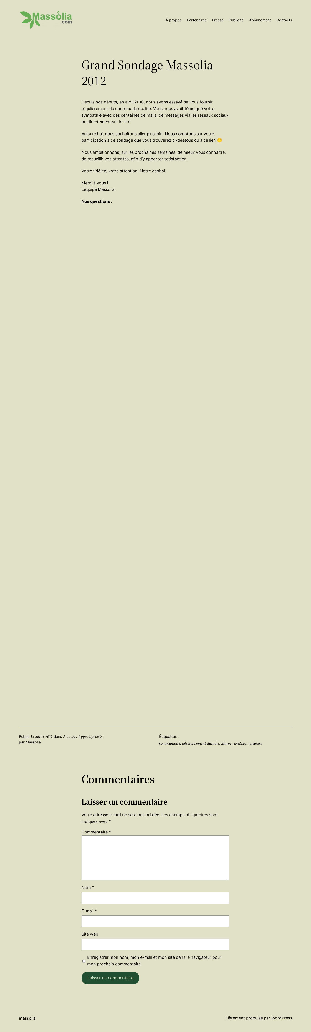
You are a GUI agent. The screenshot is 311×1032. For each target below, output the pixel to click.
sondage (240, 743)
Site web (90, 934)
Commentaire (96, 832)
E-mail (89, 911)
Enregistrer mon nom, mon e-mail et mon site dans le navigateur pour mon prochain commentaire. (154, 960)
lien (212, 140)
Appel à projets (90, 736)
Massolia (27, 1018)
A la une (69, 736)
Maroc (226, 743)
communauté (169, 743)
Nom (88, 887)
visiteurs (255, 743)
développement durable (200, 743)
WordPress (281, 1018)
